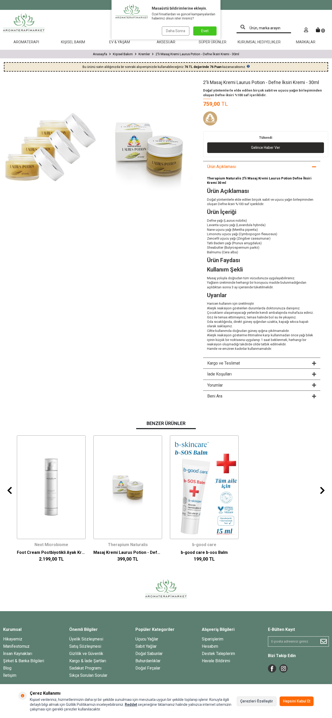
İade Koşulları (219, 374)
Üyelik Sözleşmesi (86, 639)
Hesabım (210, 646)
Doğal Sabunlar (149, 653)
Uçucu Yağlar (146, 639)
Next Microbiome (51, 544)
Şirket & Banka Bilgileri (23, 660)
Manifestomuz (16, 646)
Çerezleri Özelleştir (256, 701)
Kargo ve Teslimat (223, 363)
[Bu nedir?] (248, 66)
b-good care (204, 544)
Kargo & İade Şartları (87, 660)
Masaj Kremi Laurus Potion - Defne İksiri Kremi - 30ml (127, 552)
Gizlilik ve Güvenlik (86, 653)
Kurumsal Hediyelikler (259, 42)
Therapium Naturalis (128, 544)
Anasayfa (100, 54)
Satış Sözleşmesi (85, 646)
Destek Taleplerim (218, 653)
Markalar (305, 42)
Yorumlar (215, 385)
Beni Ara (214, 396)
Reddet (131, 704)
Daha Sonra (175, 31)
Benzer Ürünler (166, 423)
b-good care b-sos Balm (204, 552)
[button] (9, 490)
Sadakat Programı (85, 668)
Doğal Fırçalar (147, 668)
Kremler (144, 54)
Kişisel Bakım (73, 42)
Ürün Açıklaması (221, 166)
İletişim (9, 675)
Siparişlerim (212, 639)
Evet (205, 31)
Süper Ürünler (212, 42)
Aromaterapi (26, 42)
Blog (7, 668)
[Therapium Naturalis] (216, 119)
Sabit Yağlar (146, 646)
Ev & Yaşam (119, 42)
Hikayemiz (12, 639)
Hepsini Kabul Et (296, 701)
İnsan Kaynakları (17, 653)
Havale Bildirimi (216, 660)
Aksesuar (166, 42)
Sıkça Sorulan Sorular (88, 675)
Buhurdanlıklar (148, 660)
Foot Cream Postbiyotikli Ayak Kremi (51, 552)
